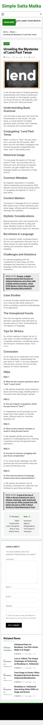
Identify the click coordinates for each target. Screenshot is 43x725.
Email (8, 596)
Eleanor (8, 57)
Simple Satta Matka (21, 6)
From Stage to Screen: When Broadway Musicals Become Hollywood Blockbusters (26, 675)
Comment (10, 559)
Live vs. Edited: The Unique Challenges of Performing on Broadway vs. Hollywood (26, 661)
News (6, 44)
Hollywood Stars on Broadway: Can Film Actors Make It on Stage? (26, 647)
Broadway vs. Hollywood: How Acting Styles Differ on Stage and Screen (26, 689)
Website (9, 606)
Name (9, 587)
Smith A (18, 654)
